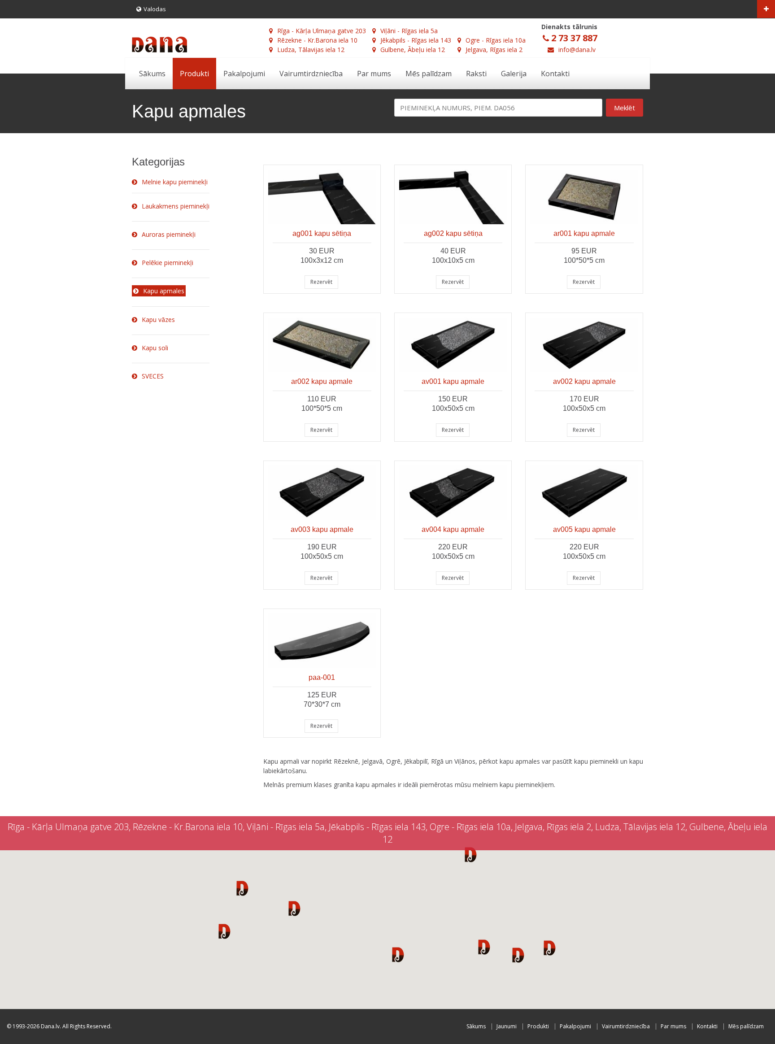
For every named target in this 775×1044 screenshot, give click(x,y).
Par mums (374, 73)
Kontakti (555, 73)
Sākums (152, 73)
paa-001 (322, 677)
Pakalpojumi (244, 73)
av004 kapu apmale (453, 529)
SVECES (153, 376)
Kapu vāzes (158, 319)
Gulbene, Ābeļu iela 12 (412, 49)
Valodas (155, 9)
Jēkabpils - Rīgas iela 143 (415, 40)
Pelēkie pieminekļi (167, 262)
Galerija (514, 73)
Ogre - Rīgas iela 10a (496, 40)
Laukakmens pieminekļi (175, 206)
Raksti (476, 73)
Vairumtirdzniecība (311, 73)
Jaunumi (506, 1026)
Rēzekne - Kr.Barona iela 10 (317, 40)
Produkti (194, 73)
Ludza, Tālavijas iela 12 (310, 49)
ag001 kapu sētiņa (321, 233)
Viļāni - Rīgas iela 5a (409, 30)
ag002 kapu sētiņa (453, 233)
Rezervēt (321, 282)
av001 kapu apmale (453, 381)
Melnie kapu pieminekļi (175, 182)
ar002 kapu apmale (322, 381)
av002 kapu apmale (584, 381)
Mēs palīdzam (428, 73)
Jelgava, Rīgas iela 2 (494, 49)
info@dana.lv (577, 49)
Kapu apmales (163, 291)
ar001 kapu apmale (584, 233)
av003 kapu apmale (322, 529)
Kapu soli (155, 348)
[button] (242, 888)
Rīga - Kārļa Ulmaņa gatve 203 (321, 30)
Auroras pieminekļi (169, 234)
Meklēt (624, 107)
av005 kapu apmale (584, 529)
